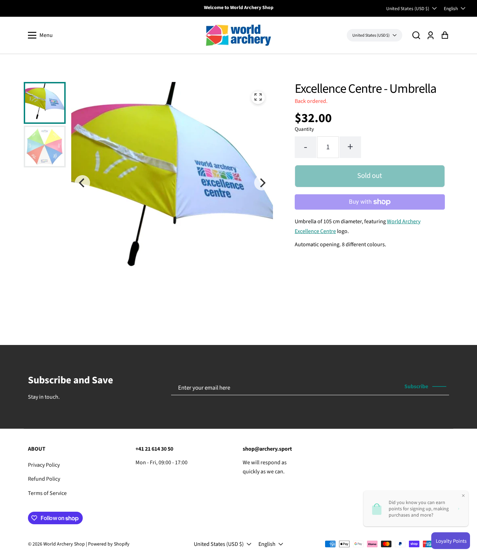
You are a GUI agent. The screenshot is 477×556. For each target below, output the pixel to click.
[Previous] (82, 182)
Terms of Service (47, 493)
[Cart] (444, 35)
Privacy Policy (44, 465)
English (451, 8)
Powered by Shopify (109, 544)
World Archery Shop (64, 544)
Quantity (304, 129)
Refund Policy (44, 479)
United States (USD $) (407, 8)
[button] (416, 35)
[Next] (262, 182)
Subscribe (416, 386)
